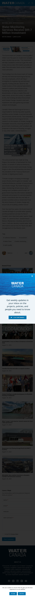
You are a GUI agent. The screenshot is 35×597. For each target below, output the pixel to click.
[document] (17, 298)
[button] (32, 276)
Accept (13, 593)
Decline (22, 593)
